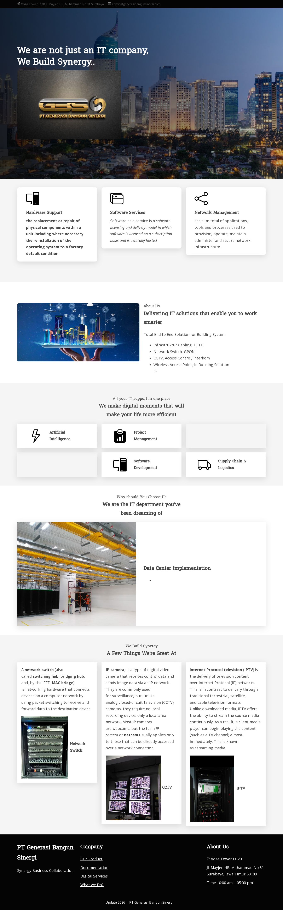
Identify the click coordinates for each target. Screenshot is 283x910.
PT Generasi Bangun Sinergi (151, 902)
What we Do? (92, 884)
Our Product (91, 858)
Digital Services (94, 876)
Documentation (94, 867)
